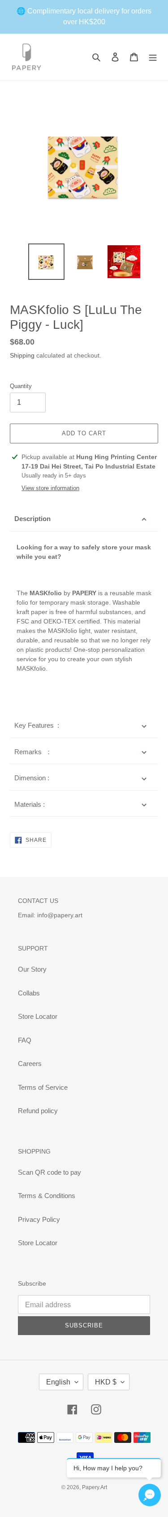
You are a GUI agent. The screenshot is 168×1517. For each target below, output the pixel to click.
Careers (30, 1063)
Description (32, 518)
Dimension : (31, 778)
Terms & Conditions (46, 1195)
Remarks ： (33, 752)
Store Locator (37, 1016)
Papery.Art (94, 1487)
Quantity (21, 386)
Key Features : (36, 725)
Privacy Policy (39, 1219)
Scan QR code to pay (49, 1172)
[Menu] (152, 56)
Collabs (29, 993)
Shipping (22, 355)
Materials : (29, 804)
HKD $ (105, 1382)
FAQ (24, 1040)
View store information (50, 488)
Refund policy (38, 1111)
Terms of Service (43, 1087)
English (58, 1382)
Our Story (32, 969)
